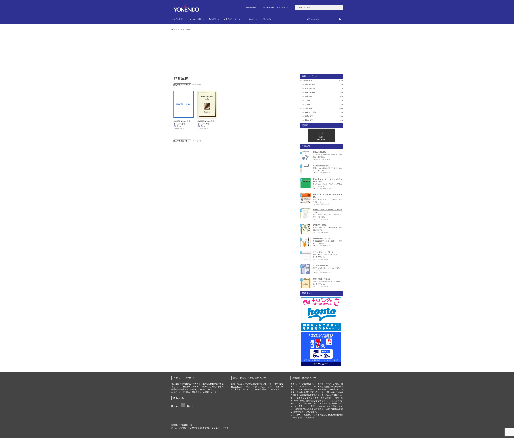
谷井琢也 (176, 126)
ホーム (176, 29)
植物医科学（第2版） (320, 225)
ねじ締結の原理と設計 (321, 265)
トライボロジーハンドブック (323, 252)
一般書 (307, 104)
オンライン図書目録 (266, 7)
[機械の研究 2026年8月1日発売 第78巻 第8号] (306, 198)
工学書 (307, 100)
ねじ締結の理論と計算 (321, 166)
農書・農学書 (310, 92)
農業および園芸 (310, 112)
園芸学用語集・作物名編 (321, 279)
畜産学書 (308, 96)
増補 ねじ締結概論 (319, 152)
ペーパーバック (310, 88)
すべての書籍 (177, 19)
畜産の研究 (309, 116)
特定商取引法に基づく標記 (199, 428)
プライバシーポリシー (232, 19)
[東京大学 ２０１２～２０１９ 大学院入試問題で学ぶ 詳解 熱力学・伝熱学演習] (306, 183)
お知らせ (250, 19)
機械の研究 (309, 120)
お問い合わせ (267, 19)
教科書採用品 (251, 7)
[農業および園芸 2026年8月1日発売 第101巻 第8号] (306, 213)
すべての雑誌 (195, 19)
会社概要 (212, 19)
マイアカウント (282, 7)
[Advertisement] (257, 51)
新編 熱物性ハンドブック (322, 238)
